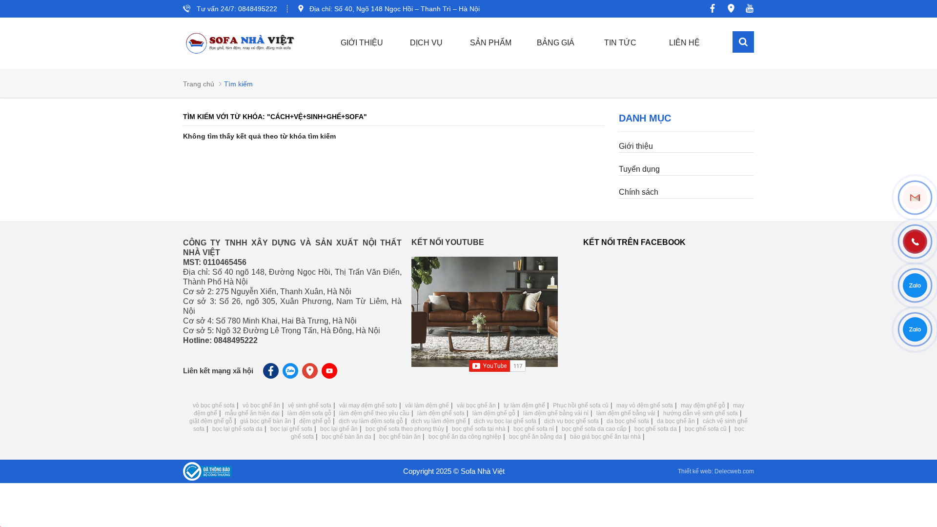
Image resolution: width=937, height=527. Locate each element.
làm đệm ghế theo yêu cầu (374, 413)
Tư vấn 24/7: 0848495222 (237, 9)
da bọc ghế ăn (676, 421)
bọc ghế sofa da (655, 429)
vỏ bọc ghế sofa (214, 405)
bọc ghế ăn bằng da (535, 436)
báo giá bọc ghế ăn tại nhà (605, 436)
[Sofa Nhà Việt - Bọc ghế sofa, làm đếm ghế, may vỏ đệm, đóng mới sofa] (241, 43)
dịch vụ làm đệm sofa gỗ (371, 421)
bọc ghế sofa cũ (706, 429)
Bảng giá (555, 43)
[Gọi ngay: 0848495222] (915, 241)
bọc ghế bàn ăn (400, 436)
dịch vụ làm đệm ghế (438, 421)
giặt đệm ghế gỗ (210, 421)
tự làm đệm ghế (524, 405)
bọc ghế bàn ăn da (346, 436)
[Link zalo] (291, 373)
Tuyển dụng (639, 169)
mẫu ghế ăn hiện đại (252, 413)
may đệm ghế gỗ (703, 405)
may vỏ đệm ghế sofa (644, 405)
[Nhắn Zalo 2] (915, 329)
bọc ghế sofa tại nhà (479, 429)
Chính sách (638, 192)
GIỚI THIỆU (362, 43)
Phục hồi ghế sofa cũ (581, 405)
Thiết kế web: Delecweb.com (716, 471)
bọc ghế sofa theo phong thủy (405, 429)
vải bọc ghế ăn (476, 405)
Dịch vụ (426, 43)
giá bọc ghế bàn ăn (265, 421)
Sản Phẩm (490, 43)
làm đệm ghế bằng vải (625, 413)
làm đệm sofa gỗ (309, 413)
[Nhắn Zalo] (915, 285)
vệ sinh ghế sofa (309, 405)
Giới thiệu (636, 146)
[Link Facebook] (710, 8)
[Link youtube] (747, 8)
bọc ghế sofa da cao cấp (594, 429)
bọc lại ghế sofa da (237, 429)
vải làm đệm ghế (427, 405)
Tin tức (620, 43)
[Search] (743, 42)
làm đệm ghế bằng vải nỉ (556, 413)
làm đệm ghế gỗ (493, 413)
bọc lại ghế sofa (291, 429)
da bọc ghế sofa (628, 421)
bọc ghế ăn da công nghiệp (464, 436)
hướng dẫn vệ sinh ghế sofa (700, 413)
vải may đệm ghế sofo (368, 405)
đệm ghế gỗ (315, 421)
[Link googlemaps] (728, 8)
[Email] (915, 197)
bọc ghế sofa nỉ (533, 429)
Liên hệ (684, 43)
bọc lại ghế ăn (339, 429)
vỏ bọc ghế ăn (261, 405)
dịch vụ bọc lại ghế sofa (505, 421)
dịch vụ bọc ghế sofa (571, 421)
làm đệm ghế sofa (441, 413)
